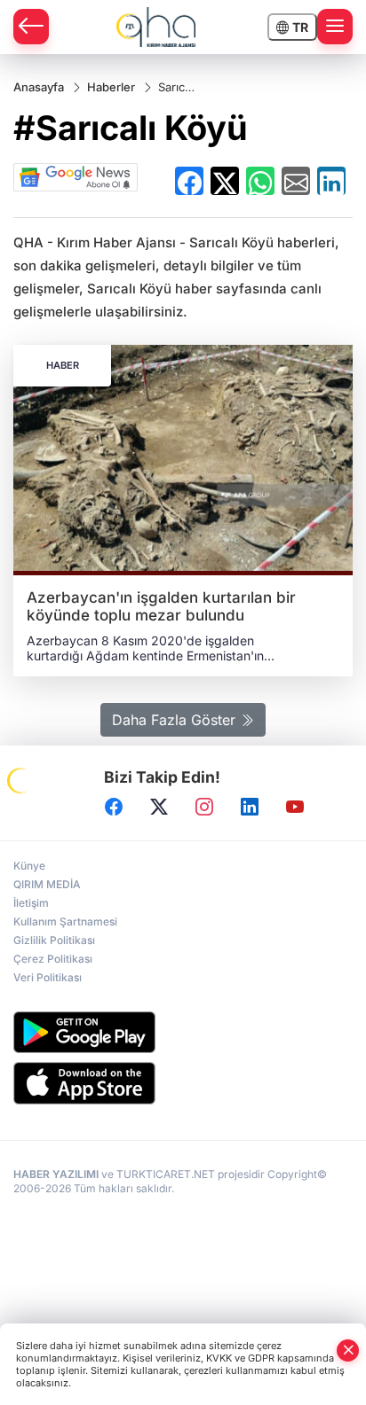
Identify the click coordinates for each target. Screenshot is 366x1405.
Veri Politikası (47, 977)
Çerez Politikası (52, 958)
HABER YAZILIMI (56, 1174)
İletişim (31, 902)
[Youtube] (295, 806)
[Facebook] (113, 806)
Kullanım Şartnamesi (65, 921)
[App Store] (183, 1083)
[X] (159, 806)
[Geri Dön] (31, 26)
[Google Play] (183, 1032)
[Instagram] (204, 806)
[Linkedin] (249, 806)
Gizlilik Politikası (54, 940)
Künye (29, 865)
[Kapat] (348, 1350)
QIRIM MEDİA (47, 884)
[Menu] (335, 26)
